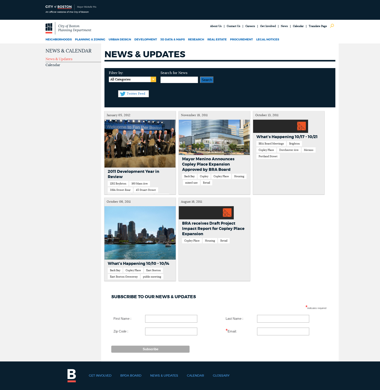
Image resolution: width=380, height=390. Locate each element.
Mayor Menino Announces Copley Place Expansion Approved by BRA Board (208, 164)
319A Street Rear (120, 190)
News (284, 26)
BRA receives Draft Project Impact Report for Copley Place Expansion (213, 229)
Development (145, 39)
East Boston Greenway (124, 276)
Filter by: (116, 73)
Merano (308, 150)
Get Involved (268, 26)
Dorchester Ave (289, 150)
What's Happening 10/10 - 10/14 (138, 264)
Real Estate (217, 39)
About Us (216, 26)
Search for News (174, 73)
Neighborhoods (59, 39)
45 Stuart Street (146, 190)
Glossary (221, 375)
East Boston (153, 270)
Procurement (241, 39)
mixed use (191, 182)
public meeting (152, 276)
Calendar (298, 26)
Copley (204, 176)
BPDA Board (130, 375)
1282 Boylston (118, 183)
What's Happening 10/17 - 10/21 (287, 137)
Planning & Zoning (90, 39)
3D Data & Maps (172, 39)
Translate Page (318, 26)
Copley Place (221, 176)
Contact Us (233, 26)
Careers (250, 26)
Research (196, 39)
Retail (206, 182)
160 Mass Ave (140, 183)
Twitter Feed (136, 93)
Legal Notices (267, 39)
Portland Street (268, 156)
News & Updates (59, 59)
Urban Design (120, 39)
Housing (239, 176)
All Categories (120, 79)
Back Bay (189, 176)
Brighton (294, 143)
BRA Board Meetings (271, 143)
